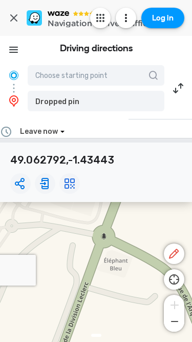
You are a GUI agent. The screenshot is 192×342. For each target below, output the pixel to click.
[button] (96, 101)
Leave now (39, 131)
